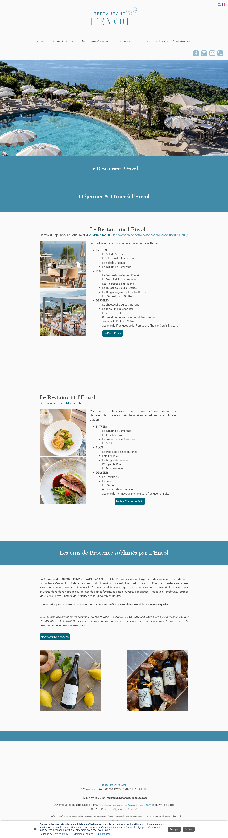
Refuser (189, 829)
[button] (220, 4)
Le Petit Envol (112, 333)
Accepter (174, 829)
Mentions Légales (83, 834)
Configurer (104, 834)
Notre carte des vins (55, 637)
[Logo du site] (114, 17)
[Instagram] (204, 53)
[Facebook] (196, 53)
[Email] (212, 53)
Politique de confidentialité (54, 834)
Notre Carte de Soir (129, 501)
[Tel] (220, 53)
